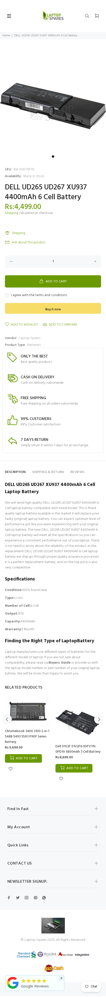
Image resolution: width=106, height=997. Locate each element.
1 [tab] (53, 156)
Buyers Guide (60, 663)
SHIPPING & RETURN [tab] (48, 472)
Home (6, 35)
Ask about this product (29, 242)
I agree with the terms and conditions (39, 295)
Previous (7, 719)
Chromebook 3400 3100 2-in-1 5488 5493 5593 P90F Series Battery (27, 736)
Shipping (11, 213)
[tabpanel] (53, 100)
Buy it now (53, 309)
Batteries (34, 345)
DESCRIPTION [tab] (15, 472)
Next (99, 719)
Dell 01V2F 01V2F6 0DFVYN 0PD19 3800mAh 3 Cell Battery (78, 749)
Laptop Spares (29, 338)
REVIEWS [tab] (78, 472)
